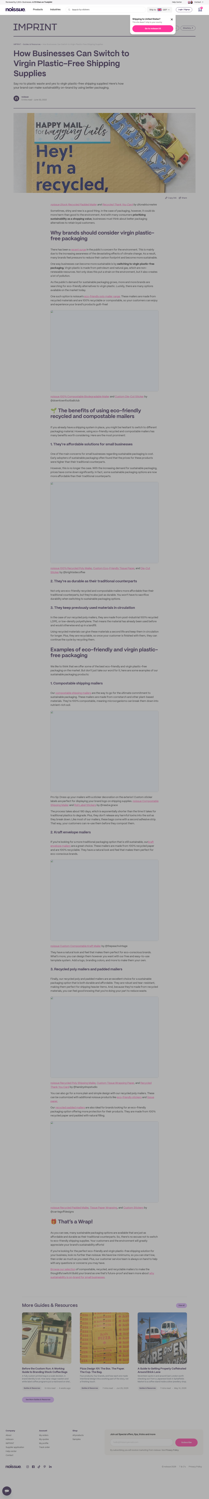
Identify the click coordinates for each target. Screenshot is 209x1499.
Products (38, 10)
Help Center (177, 2)
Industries (55, 10)
